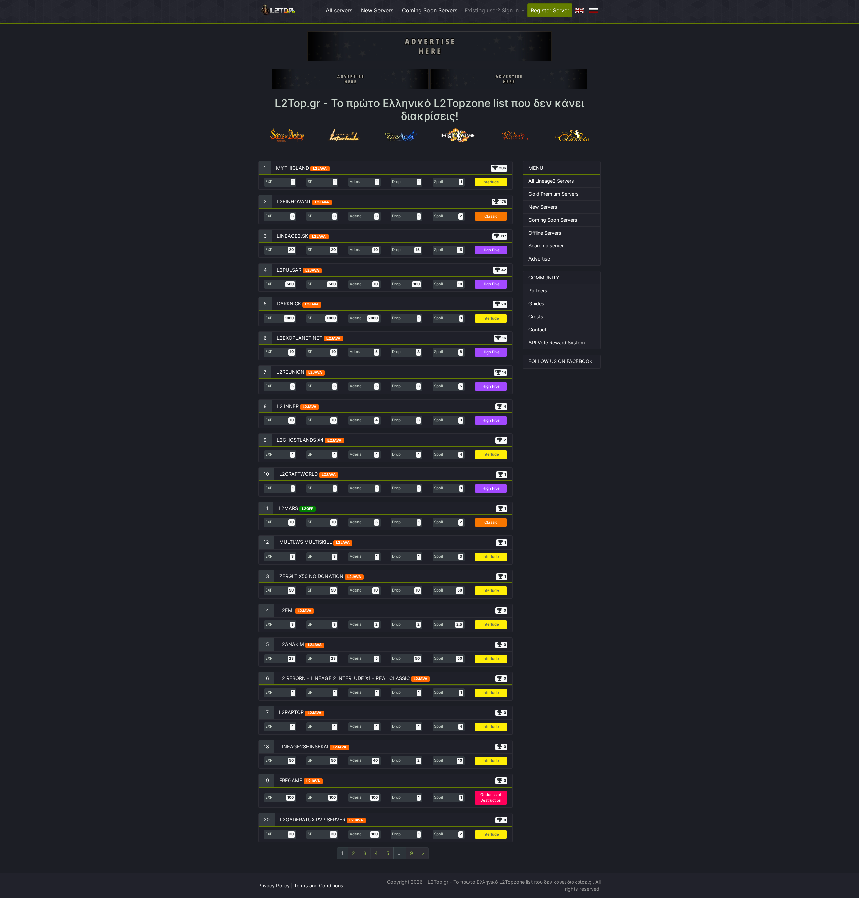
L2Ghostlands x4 (301, 440)
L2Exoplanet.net (299, 338)
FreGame (290, 780)
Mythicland (292, 168)
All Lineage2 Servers (551, 181)
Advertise (539, 259)
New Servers (377, 10)
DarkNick (289, 303)
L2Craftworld (298, 474)
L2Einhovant (294, 201)
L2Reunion (290, 372)
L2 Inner (288, 406)
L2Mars (288, 508)
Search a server (546, 245)
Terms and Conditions (318, 885)
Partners (537, 290)
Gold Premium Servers (553, 194)
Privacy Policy (274, 885)
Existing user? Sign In (492, 10)
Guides (536, 303)
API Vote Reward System (556, 342)
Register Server (549, 10)
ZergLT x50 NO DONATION (311, 576)
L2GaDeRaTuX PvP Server (312, 819)
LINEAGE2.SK (292, 236)
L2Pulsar (289, 270)
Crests (535, 316)
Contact (537, 329)
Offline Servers (544, 233)
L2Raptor (291, 712)
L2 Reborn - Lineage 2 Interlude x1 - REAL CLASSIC (344, 678)
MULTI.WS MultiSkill (305, 542)
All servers (339, 10)
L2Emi (286, 610)
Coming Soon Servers (429, 10)
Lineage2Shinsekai (304, 746)
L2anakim (291, 644)
